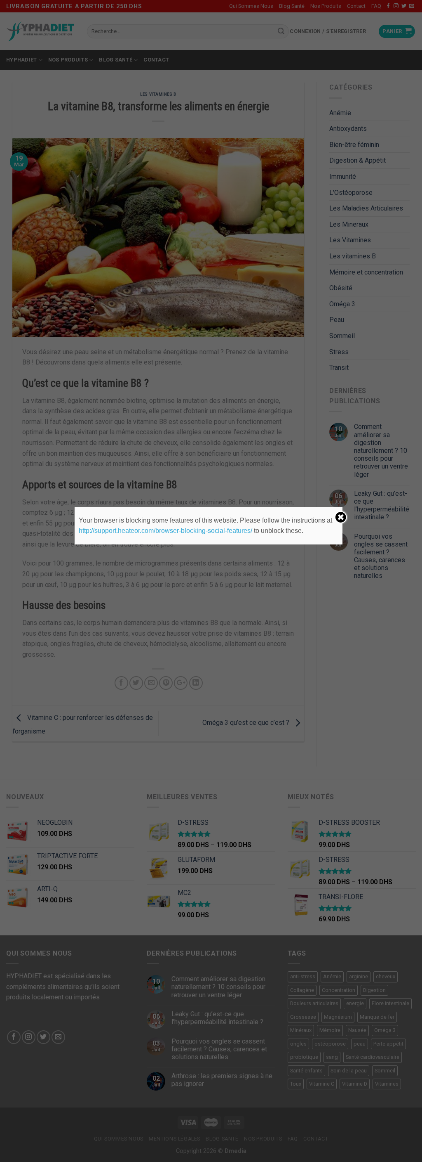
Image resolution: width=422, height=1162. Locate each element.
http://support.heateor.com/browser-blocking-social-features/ (165, 530)
